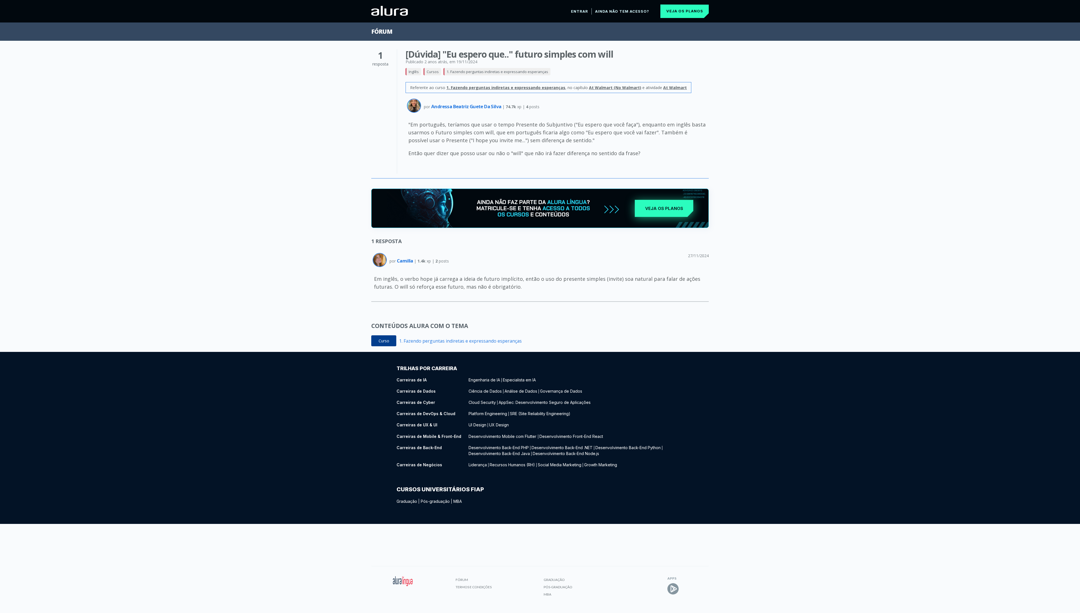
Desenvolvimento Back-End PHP (499, 447)
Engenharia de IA (484, 379)
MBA (457, 501)
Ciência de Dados (485, 391)
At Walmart (675, 87)
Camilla (405, 260)
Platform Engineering (488, 413)
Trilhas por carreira (427, 368)
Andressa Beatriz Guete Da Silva (466, 106)
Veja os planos (684, 11)
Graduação (407, 501)
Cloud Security (482, 402)
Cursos (433, 71)
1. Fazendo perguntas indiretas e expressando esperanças (497, 71)
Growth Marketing (600, 464)
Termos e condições (474, 587)
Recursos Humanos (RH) (512, 464)
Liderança (478, 464)
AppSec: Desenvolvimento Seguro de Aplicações (545, 402)
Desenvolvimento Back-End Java (499, 453)
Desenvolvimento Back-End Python (628, 447)
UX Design (499, 424)
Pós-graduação (435, 501)
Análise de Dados (521, 391)
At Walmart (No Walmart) (615, 87)
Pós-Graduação (558, 587)
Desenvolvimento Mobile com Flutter (503, 436)
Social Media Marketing (559, 464)
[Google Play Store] (673, 588)
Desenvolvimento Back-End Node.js (566, 453)
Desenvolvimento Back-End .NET (562, 447)
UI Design (477, 424)
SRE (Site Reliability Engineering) (540, 413)
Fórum (381, 31)
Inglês (414, 71)
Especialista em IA (519, 379)
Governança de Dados (561, 391)
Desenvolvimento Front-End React (571, 436)
